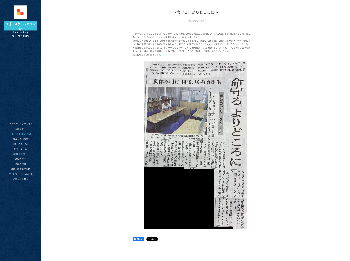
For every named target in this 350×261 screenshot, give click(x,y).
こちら (157, 54)
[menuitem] (20, 123)
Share (139, 239)
